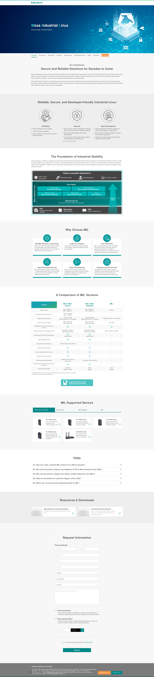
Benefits (59, 55)
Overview (34, 55)
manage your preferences (55, 672)
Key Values (42, 55)
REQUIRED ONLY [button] (104, 672)
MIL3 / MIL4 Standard (90, 305)
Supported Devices (79, 55)
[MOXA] (36, 2)
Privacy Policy (88, 642)
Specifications (68, 55)
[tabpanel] (77, 29)
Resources (96, 55)
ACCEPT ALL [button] (116, 672)
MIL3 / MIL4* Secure (67, 305)
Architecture (51, 55)
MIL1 (111, 304)
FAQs (89, 55)
